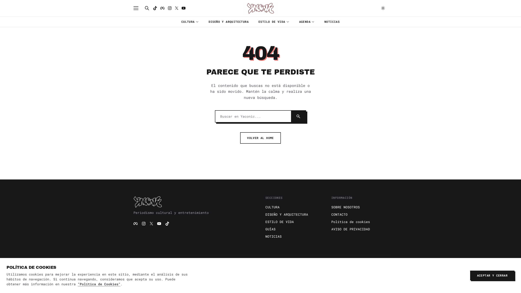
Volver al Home (260, 138)
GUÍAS (270, 229)
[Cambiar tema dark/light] (383, 8)
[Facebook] (162, 8)
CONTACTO (339, 214)
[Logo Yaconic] (260, 8)
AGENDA (305, 22)
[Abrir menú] (138, 8)
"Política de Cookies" (99, 284)
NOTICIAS (332, 22)
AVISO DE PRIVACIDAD (350, 229)
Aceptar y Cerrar (492, 275)
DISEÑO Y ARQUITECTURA (229, 22)
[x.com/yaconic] (176, 8)
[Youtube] (184, 8)
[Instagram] (170, 8)
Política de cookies (350, 222)
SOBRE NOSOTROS (345, 207)
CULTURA (188, 22)
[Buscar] (146, 8)
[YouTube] (159, 224)
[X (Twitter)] (151, 223)
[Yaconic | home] (195, 202)
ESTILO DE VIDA (271, 22)
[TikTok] (155, 8)
